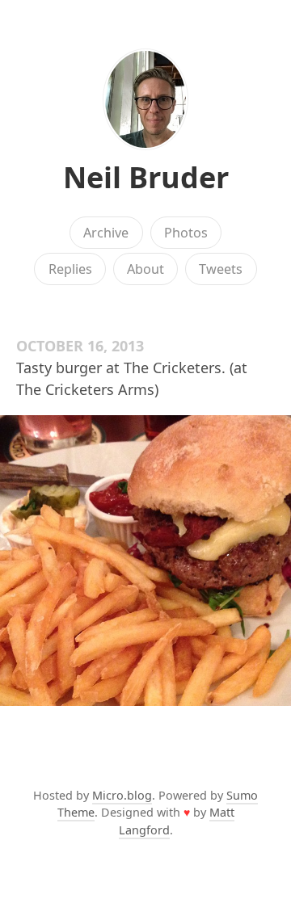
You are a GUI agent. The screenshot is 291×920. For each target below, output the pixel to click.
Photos (186, 233)
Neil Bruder (146, 177)
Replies (70, 269)
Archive (106, 233)
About (145, 269)
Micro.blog (122, 795)
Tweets (220, 269)
